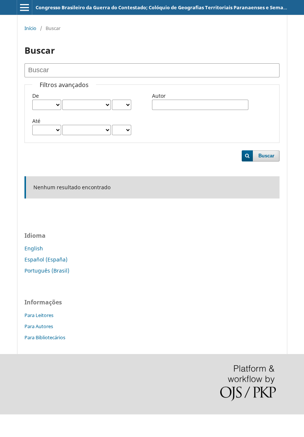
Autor (159, 95)
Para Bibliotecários (44, 337)
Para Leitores (38, 315)
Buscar (266, 156)
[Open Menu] (24, 7)
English (33, 248)
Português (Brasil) (46, 270)
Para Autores (38, 326)
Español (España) (45, 259)
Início (30, 28)
